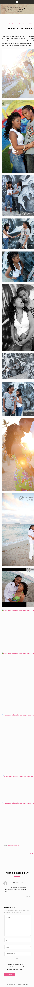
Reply (28, 896)
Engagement (11, 23)
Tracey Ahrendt (13, 845)
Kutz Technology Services (20, 984)
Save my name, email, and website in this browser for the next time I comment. (16, 967)
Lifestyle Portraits (26, 23)
